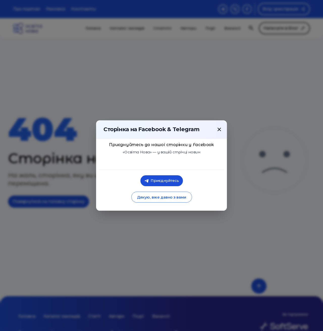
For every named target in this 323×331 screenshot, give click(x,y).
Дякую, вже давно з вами (161, 197)
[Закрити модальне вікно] (219, 129)
